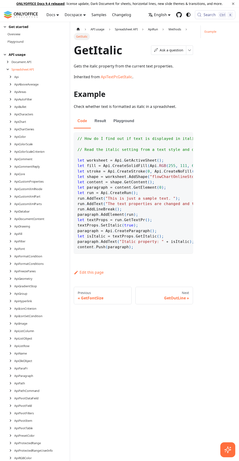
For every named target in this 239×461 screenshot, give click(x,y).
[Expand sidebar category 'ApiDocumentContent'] (11, 219)
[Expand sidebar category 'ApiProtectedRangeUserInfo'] (11, 450)
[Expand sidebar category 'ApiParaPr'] (11, 368)
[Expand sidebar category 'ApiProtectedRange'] (11, 443)
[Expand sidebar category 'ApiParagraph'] (11, 375)
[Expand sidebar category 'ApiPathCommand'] (11, 390)
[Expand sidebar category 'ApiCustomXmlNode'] (11, 189)
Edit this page (92, 272)
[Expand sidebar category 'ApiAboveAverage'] (11, 84)
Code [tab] (82, 121)
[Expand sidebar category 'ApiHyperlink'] (11, 301)
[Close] (233, 3)
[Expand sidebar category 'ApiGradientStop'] (11, 286)
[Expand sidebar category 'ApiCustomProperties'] (11, 181)
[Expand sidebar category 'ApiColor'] (11, 136)
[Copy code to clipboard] (187, 138)
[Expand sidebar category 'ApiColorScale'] (11, 144)
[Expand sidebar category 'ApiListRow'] (11, 346)
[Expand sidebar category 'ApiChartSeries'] (11, 129)
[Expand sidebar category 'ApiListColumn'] (11, 331)
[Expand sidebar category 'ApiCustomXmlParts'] (11, 204)
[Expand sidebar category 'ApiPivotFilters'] (11, 413)
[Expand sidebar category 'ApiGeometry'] (11, 278)
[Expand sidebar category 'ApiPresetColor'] (11, 435)
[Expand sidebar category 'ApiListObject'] (11, 338)
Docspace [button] (73, 14)
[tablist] (133, 121)
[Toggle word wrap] (179, 138)
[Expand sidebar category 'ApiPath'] (11, 383)
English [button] (160, 14)
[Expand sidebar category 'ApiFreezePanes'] (11, 271)
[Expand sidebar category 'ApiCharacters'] (11, 114)
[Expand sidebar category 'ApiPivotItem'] (11, 420)
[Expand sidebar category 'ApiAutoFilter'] (11, 99)
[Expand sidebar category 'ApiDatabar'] (11, 211)
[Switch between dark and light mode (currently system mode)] (188, 14)
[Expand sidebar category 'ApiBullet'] (11, 106)
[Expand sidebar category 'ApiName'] (11, 353)
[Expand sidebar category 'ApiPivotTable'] (11, 428)
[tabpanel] (133, 192)
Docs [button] (50, 14)
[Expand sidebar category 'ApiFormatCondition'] (11, 256)
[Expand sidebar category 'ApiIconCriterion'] (11, 308)
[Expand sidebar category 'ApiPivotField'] (11, 405)
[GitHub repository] (179, 14)
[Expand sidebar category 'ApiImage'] (11, 323)
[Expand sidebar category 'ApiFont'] (11, 248)
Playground (123, 121)
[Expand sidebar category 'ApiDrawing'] (11, 226)
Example (210, 31)
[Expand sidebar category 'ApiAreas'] (11, 92)
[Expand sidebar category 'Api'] (11, 77)
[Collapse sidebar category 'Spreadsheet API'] (9, 69)
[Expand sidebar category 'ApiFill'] (11, 233)
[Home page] (78, 29)
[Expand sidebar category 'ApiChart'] (11, 121)
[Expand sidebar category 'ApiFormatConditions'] (11, 263)
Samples (98, 14)
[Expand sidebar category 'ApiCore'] (11, 174)
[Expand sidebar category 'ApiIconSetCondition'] (11, 316)
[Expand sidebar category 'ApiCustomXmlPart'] (11, 196)
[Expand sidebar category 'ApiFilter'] (11, 241)
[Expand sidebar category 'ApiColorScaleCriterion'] (11, 151)
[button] (32, 27)
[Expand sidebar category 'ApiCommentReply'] (11, 166)
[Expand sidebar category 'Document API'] (9, 62)
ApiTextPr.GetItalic (116, 76)
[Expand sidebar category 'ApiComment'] (11, 159)
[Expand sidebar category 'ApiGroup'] (11, 293)
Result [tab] (100, 121)
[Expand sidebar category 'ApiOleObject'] (11, 361)
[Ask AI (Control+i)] (227, 449)
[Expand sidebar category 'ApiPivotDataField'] (11, 398)
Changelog (121, 14)
